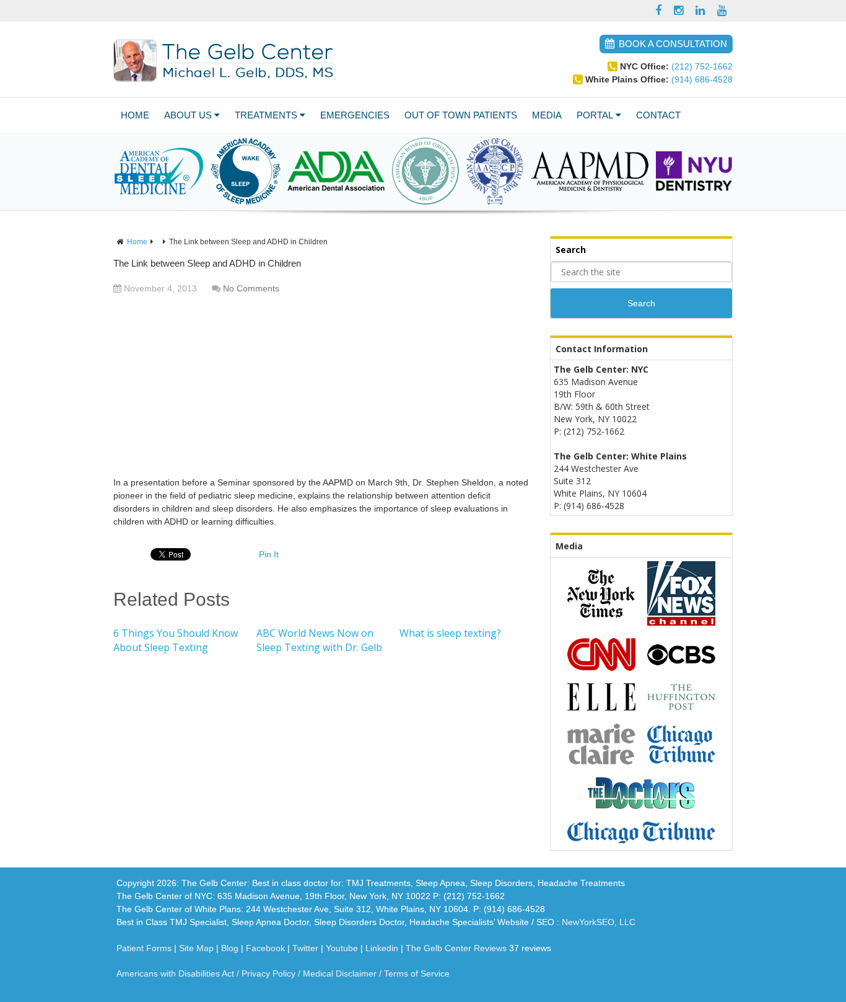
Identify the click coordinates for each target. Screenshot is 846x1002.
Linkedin (381, 948)
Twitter (305, 948)
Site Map (196, 948)
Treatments (266, 115)
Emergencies (355, 115)
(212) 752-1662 (702, 66)
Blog (229, 948)
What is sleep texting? (450, 633)
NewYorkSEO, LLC (598, 922)
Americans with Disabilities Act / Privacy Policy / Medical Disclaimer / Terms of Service (283, 973)
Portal (595, 115)
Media (547, 115)
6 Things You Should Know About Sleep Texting (175, 640)
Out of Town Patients (460, 115)
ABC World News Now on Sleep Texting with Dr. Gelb (319, 640)
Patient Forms (144, 948)
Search (641, 303)
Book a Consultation (673, 43)
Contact (658, 115)
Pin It (269, 554)
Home (135, 115)
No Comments (251, 288)
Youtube (342, 948)
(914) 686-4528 (702, 79)
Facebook (265, 948)
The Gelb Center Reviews (456, 948)
